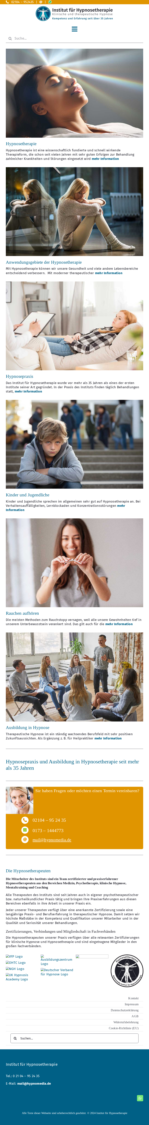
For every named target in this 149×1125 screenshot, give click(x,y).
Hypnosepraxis (19, 376)
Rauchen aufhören (22, 613)
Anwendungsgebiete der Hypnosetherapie (44, 262)
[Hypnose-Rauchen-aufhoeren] (74, 520)
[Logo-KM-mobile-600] (74, 8)
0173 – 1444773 (48, 830)
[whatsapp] (140, 1098)
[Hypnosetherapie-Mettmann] (74, 50)
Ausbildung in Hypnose (27, 727)
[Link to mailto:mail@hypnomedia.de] (40, 2)
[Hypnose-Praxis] (74, 283)
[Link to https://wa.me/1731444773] (25, 830)
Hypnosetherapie (21, 143)
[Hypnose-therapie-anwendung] (74, 169)
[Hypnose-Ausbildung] (74, 634)
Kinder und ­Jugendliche (27, 495)
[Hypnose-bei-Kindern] (74, 401)
